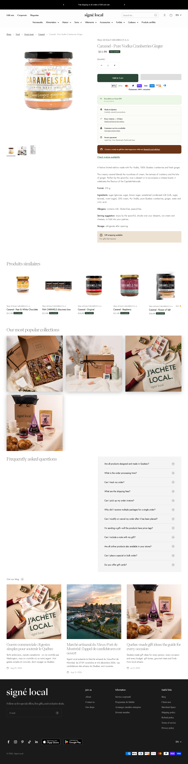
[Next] (124, 5)
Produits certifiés (149, 22)
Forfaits (119, 22)
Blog (164, 696)
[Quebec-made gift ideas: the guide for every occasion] (154, 611)
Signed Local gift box (152, 149)
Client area (166, 701)
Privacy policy (168, 727)
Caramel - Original (86, 309)
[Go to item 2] (22, 151)
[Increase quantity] (115, 65)
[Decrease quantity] (101, 65)
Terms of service (169, 722)
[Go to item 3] (33, 150)
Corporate (22, 15)
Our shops (89, 707)
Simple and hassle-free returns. (114, 121)
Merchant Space (169, 707)
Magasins (34, 15)
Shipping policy (168, 712)
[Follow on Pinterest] (22, 742)
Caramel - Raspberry (122, 309)
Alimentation (51, 22)
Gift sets (10, 15)
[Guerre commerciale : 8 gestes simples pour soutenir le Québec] (34, 611)
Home (9, 34)
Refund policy (168, 717)
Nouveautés (38, 22)
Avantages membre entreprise (128, 707)
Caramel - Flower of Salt (160, 309)
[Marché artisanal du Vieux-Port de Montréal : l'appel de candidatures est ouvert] (94, 611)
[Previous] (63, 5)
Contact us (90, 701)
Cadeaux (132, 22)
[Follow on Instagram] (15, 742)
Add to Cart (117, 78)
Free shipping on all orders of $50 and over (94, 4)
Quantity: (101, 59)
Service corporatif (123, 696)
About (88, 696)
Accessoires (105, 22)
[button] (161, 77)
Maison (65, 22)
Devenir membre (122, 712)
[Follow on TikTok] (29, 742)
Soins (76, 22)
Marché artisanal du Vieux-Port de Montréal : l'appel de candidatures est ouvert (94, 649)
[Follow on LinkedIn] (36, 742)
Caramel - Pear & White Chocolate (22, 309)
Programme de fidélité (124, 701)
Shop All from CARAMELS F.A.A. (113, 39)
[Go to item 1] (11, 151)
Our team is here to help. (112, 130)
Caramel (41, 34)
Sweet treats (29, 34)
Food (18, 34)
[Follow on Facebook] (8, 742)
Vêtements (89, 22)
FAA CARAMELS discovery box (56, 309)
